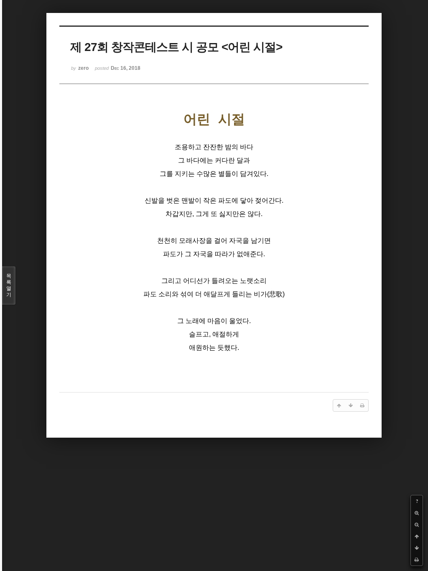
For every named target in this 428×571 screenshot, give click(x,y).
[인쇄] (417, 560)
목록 (8, 285)
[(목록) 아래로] (417, 548)
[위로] (417, 536)
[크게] (417, 513)
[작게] (417, 524)
